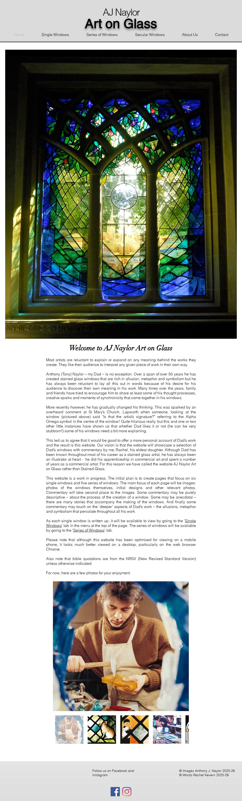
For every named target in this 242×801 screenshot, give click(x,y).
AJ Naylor (121, 12)
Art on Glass (121, 23)
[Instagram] (126, 791)
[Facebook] (115, 791)
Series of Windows (88, 530)
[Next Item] (180, 646)
